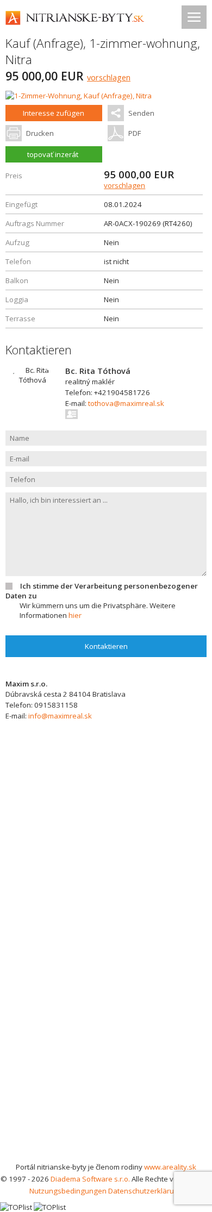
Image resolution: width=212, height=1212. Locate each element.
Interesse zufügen (53, 113)
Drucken (40, 133)
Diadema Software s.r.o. (90, 1179)
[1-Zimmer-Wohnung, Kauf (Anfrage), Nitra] (78, 96)
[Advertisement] (106, 1049)
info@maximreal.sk (60, 716)
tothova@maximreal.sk (126, 403)
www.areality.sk (170, 1167)
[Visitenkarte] (72, 414)
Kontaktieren (106, 646)
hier (75, 615)
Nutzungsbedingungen (68, 1191)
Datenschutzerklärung (145, 1191)
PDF (134, 133)
